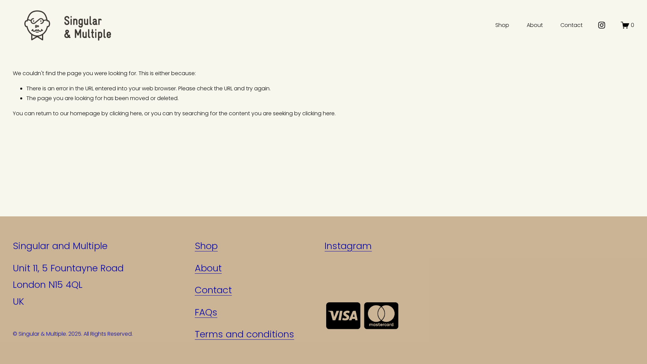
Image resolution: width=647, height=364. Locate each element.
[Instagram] (601, 25)
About (535, 25)
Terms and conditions (244, 334)
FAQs (206, 312)
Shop (502, 25)
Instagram (348, 245)
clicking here (126, 113)
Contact (571, 25)
